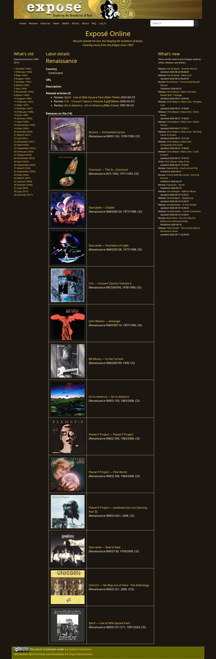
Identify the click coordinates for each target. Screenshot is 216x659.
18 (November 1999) (24, 124)
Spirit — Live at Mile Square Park (109, 623)
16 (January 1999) (23, 118)
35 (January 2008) (23, 181)
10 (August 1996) (23, 98)
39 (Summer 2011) (23, 194)
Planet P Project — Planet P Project (111, 434)
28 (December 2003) (24, 158)
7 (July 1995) (20, 88)
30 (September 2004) (24, 164)
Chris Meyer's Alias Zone (177, 161)
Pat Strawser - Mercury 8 (179, 75)
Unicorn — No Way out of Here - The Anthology (119, 585)
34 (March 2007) (22, 178)
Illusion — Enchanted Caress (107, 132)
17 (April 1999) (21, 121)
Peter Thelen (112, 97)
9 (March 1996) (21, 95)
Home (22, 23)
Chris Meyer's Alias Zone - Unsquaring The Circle (176, 143)
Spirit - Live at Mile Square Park (84, 97)
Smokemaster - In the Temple (181, 204)
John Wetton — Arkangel (104, 321)
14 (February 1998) (23, 111)
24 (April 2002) (21, 144)
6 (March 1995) (21, 85)
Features (45, 23)
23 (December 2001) (24, 141)
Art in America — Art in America (109, 397)
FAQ (93, 23)
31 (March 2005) (22, 168)
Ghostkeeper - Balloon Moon (181, 191)
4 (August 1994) (22, 78)
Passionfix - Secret (175, 184)
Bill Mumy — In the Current (106, 359)
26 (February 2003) (23, 151)
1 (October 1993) (22, 68)
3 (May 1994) (20, 75)
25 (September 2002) (24, 148)
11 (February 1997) (23, 101)
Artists (75, 23)
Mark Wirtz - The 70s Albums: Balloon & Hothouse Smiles (178, 219)
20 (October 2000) (23, 131)
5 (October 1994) (22, 81)
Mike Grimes (111, 105)
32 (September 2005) (24, 171)
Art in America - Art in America (83, 105)
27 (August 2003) (23, 154)
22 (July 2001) (21, 138)
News (56, 23)
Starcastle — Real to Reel (104, 547)
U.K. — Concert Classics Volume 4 (110, 283)
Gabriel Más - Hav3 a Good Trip (182, 168)
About (85, 23)
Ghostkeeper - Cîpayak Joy (180, 197)
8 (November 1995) (24, 91)
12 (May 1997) (21, 105)
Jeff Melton (113, 101)
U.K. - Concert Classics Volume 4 (84, 101)
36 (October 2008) (23, 184)
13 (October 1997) (23, 108)
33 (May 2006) (21, 174)
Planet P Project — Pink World (108, 472)
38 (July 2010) (21, 191)
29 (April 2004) (21, 161)
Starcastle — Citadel (101, 207)
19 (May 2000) (21, 128)
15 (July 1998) (21, 114)
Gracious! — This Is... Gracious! (108, 169)
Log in (102, 23)
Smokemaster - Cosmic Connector (184, 211)
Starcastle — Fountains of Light (109, 245)
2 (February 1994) (23, 71)
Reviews (33, 23)
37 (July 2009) (21, 187)
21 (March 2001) (22, 134)
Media (65, 23)
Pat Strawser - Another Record (182, 68)
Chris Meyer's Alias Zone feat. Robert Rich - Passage (178, 93)
